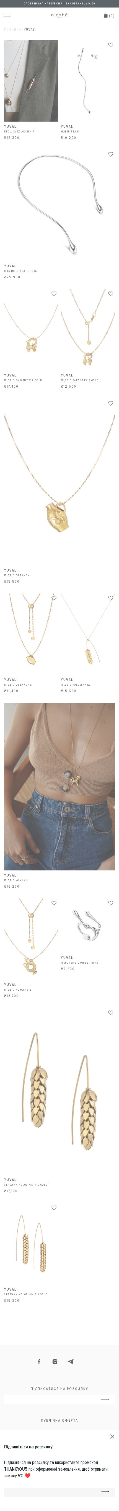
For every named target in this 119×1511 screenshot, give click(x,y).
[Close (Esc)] (112, 1436)
